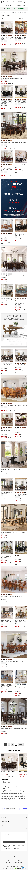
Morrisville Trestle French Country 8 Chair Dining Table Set (13, 532)
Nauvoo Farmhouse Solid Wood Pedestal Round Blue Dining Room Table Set (6, 685)
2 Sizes (16, 167)
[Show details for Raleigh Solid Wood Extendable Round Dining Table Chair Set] (7, 612)
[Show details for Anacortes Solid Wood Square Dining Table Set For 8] (21, 484)
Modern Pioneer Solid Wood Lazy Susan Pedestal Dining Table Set (7, 38)
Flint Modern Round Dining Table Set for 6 (6, 493)
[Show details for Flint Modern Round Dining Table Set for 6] (7, 484)
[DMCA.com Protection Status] (17, 868)
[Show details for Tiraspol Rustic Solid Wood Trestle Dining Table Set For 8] (14, 644)
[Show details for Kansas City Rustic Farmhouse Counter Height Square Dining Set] (14, 711)
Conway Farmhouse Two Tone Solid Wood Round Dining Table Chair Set (20, 303)
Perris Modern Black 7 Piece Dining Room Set (10, 469)
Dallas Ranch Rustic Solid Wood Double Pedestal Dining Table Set (14, 143)
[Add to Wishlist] (12, 22)
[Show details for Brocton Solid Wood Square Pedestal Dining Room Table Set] (14, 388)
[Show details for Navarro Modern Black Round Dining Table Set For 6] (21, 156)
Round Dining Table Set (16, 781)
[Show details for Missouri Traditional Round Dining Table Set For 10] (14, 61)
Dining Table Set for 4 (6, 781)
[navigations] (1, 2)
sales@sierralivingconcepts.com (15, 862)
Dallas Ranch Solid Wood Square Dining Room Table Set (6, 169)
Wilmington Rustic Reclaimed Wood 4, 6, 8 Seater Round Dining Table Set (7, 556)
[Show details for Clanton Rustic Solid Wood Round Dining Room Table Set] (21, 355)
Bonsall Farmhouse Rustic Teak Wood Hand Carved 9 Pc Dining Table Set (7, 299)
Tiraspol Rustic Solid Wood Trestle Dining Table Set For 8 (13, 661)
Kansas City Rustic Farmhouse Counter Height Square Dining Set (14, 729)
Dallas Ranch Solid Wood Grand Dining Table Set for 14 (12, 275)
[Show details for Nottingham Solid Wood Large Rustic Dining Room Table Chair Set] (21, 419)
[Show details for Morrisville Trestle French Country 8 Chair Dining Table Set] (14, 517)
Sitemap (11, 868)
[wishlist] (24, 2)
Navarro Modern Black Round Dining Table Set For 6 (21, 165)
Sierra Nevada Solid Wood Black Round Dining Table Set (21, 102)
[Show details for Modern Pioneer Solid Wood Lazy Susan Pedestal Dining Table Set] (7, 27)
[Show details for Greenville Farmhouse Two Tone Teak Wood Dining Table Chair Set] (21, 676)
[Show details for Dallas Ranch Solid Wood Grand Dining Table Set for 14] (14, 259)
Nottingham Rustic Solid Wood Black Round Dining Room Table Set (6, 102)
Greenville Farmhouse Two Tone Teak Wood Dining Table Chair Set (21, 689)
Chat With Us (22, 5)
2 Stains (19, 559)
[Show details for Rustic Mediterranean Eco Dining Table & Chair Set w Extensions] (14, 579)
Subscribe (14, 842)
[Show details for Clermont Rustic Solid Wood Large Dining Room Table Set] (21, 27)
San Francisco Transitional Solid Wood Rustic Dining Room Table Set (6, 236)
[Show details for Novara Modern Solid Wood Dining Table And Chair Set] (21, 547)
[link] (24, 868)
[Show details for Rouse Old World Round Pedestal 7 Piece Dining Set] (21, 612)
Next (16, 744)
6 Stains (5, 172)
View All (21, 744)
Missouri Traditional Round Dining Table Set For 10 (11, 78)
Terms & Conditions (5, 868)
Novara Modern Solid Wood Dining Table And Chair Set (20, 557)
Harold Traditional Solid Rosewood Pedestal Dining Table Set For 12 (20, 234)
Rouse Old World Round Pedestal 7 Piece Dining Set (20, 621)
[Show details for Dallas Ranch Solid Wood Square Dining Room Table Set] (7, 156)
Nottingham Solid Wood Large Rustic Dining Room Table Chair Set (20, 430)
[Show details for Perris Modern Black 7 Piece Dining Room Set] (14, 454)
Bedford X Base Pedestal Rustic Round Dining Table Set (6, 431)
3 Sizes (2, 41)
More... (24, 806)
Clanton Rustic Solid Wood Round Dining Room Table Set (21, 365)
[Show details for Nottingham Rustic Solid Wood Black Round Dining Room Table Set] (7, 91)
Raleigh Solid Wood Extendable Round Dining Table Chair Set (6, 621)
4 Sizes (2, 79)
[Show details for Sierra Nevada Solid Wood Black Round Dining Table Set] (21, 91)
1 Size (16, 237)
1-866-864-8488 (8, 5)
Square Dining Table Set (6, 782)
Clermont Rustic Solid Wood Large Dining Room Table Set (21, 38)
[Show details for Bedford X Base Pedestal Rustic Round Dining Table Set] (7, 419)
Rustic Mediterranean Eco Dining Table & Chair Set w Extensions (12, 597)
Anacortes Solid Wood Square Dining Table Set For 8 (21, 495)
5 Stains (5, 41)
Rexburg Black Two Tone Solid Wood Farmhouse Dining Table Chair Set (6, 366)
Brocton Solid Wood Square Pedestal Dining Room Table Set (14, 405)
